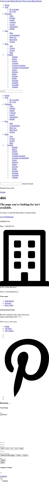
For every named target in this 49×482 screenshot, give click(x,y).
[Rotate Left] (1, 444)
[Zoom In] (1, 442)
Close (19, 455)
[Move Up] (6, 453)
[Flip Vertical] (3, 446)
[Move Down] (8, 453)
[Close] (9, 403)
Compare (3, 476)
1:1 (12, 448)
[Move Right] (3, 453)
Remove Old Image (7, 455)
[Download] (3, 451)
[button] (24, 481)
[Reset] (1, 451)
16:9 (2, 448)
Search (25, 184)
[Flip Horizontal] (1, 446)
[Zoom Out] (3, 442)
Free (21, 448)
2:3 (16, 448)
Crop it (25, 455)
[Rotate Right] (3, 444)
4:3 (7, 448)
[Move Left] (1, 453)
